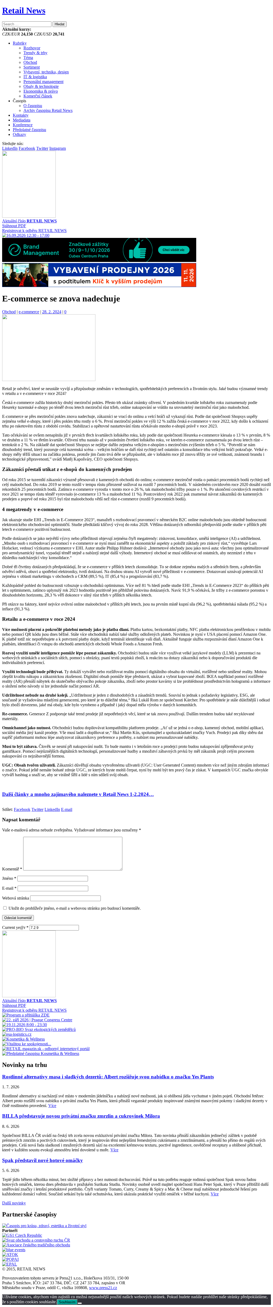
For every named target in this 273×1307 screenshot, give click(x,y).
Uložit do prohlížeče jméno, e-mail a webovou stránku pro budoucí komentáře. (75, 908)
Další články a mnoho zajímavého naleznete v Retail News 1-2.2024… (78, 794)
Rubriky (20, 43)
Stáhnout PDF (14, 225)
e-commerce (29, 311)
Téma (28, 57)
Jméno (9, 878)
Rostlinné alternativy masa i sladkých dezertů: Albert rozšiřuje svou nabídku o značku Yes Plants (108, 1077)
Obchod (30, 62)
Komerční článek (37, 96)
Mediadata (21, 120)
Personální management (43, 81)
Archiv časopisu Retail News (48, 110)
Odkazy (19, 134)
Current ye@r (15, 927)
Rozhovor (31, 48)
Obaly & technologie (41, 86)
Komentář (12, 869)
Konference (23, 125)
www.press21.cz (103, 1287)
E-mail (9, 888)
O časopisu (32, 105)
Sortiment (31, 67)
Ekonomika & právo (40, 91)
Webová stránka (15, 898)
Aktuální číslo (29, 221)
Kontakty (21, 115)
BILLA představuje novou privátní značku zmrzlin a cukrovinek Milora (81, 1116)
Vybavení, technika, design (46, 72)
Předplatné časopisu (29, 129)
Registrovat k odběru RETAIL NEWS (34, 230)
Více (52, 1105)
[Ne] (80, 1303)
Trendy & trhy (35, 52)
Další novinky (14, 1203)
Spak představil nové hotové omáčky (42, 1160)
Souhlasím (67, 1302)
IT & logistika (35, 76)
